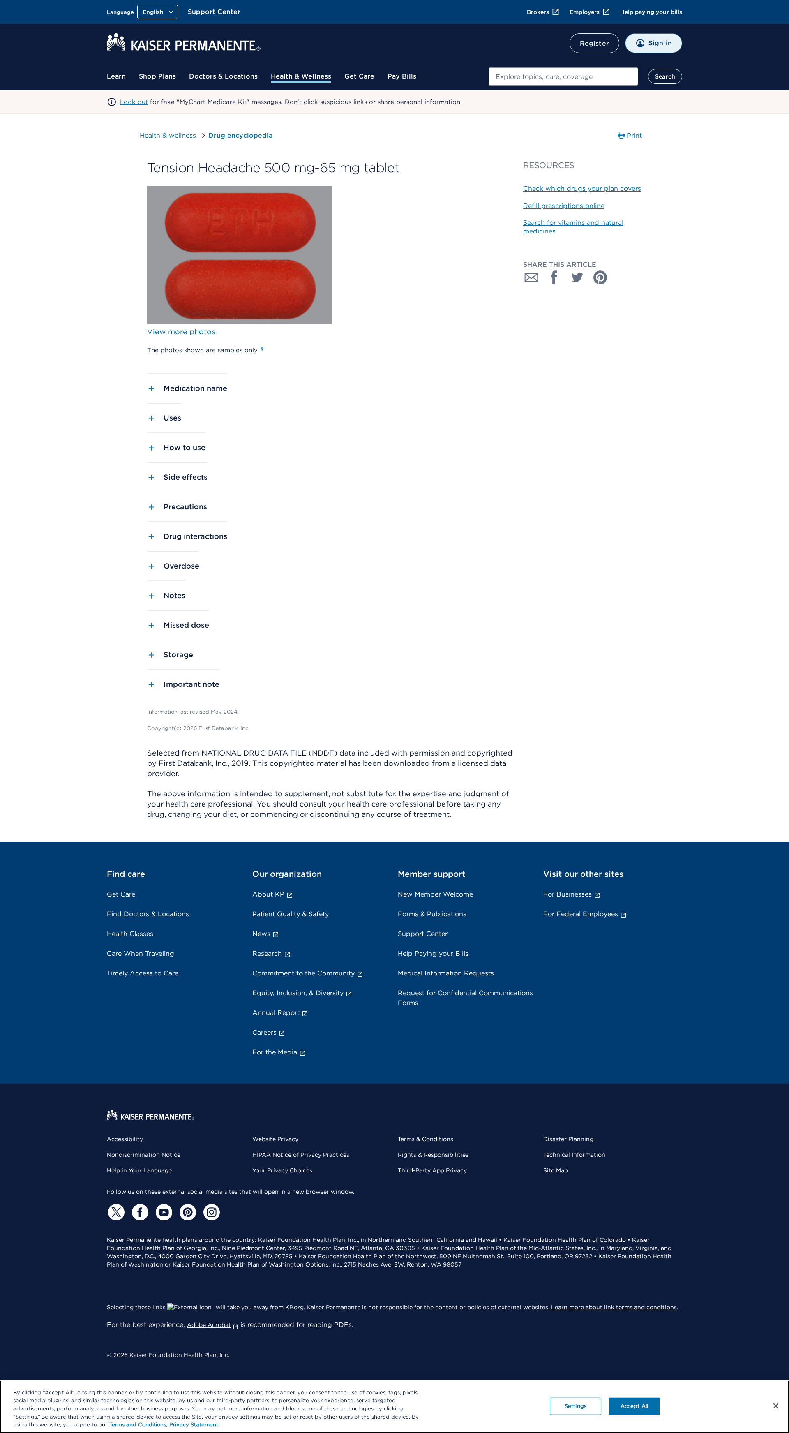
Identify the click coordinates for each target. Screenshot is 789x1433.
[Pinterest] (186, 1212)
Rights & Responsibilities (433, 1154)
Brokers (538, 12)
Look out (134, 102)
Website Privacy (275, 1139)
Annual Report (276, 1013)
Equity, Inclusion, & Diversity (298, 993)
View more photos (181, 331)
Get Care (359, 76)
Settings (575, 1406)
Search (665, 76)
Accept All (634, 1406)
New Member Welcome (435, 894)
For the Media (274, 1052)
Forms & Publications (432, 914)
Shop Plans (157, 76)
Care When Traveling (140, 953)
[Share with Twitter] (577, 277)
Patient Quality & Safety (290, 914)
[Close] (776, 1406)
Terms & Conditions (425, 1139)
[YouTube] (163, 1212)
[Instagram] (210, 1212)
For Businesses (567, 894)
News (261, 934)
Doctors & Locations (223, 76)
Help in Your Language (139, 1170)
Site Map (555, 1170)
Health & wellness (168, 135)
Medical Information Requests (446, 973)
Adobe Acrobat (209, 1325)
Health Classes (130, 934)
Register (594, 43)
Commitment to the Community (303, 973)
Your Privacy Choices (282, 1170)
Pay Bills (402, 76)
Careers (264, 1032)
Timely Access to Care (142, 973)
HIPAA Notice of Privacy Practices (300, 1154)
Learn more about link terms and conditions (614, 1307)
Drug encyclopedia (240, 135)
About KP (268, 894)
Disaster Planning (568, 1139)
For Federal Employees (580, 914)
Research (267, 953)
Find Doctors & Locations (148, 914)
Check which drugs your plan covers (582, 188)
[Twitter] (115, 1212)
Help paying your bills (651, 12)
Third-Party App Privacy (432, 1170)
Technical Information (574, 1154)
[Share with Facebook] (554, 277)
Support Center (214, 12)
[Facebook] (139, 1212)
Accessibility (125, 1139)
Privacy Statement (193, 1424)
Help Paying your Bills (433, 953)
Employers (585, 12)
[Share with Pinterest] (600, 277)
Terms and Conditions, (138, 1424)
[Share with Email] (531, 277)
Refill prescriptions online (563, 206)
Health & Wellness (301, 76)
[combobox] (563, 76)
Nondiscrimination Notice (143, 1154)
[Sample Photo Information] (262, 349)
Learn (116, 76)
